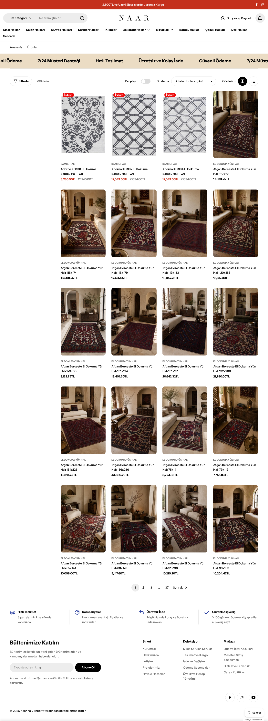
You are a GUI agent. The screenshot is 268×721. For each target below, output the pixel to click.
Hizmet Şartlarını (38, 678)
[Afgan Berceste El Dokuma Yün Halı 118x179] (133, 223)
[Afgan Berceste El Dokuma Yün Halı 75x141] (184, 420)
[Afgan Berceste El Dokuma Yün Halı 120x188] (235, 223)
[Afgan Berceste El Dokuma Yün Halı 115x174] (83, 223)
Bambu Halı (68, 163)
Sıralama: (163, 81)
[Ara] (82, 18)
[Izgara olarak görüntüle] (242, 81)
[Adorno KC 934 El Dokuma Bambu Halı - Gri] (184, 124)
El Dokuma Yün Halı (226, 163)
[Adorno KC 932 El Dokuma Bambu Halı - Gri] (133, 124)
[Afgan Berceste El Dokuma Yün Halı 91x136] (184, 519)
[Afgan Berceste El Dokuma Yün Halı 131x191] (184, 321)
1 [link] (135, 587)
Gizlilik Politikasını (65, 678)
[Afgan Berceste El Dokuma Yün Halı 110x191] (235, 124)
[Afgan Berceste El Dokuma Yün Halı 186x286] (133, 420)
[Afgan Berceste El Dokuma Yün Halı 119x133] (184, 223)
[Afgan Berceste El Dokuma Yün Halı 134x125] (83, 420)
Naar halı (26, 711)
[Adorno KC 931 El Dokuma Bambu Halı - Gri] (83, 124)
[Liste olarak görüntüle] (253, 81)
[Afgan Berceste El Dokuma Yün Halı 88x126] (133, 519)
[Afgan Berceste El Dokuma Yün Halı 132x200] (235, 321)
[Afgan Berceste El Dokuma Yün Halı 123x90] (83, 321)
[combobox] (45, 18)
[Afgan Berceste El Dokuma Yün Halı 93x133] (235, 519)
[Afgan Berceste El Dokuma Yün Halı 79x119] (235, 420)
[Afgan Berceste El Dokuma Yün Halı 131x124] (133, 321)
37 (167, 587)
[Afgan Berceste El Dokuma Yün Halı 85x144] (83, 519)
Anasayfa (16, 47)
